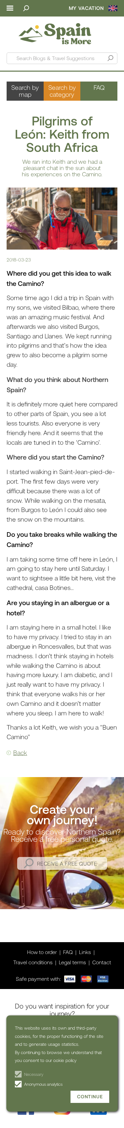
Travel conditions (33, 962)
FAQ (99, 87)
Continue (90, 1096)
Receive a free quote (67, 863)
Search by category (62, 91)
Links (85, 952)
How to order (42, 952)
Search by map (25, 91)
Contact (101, 962)
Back (20, 752)
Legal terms (72, 962)
